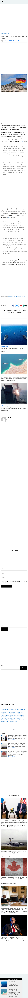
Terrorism (18, 312)
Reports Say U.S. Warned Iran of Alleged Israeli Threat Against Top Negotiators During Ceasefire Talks (14, 378)
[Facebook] (13, 306)
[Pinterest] (21, 306)
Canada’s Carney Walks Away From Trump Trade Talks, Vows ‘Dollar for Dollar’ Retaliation (14, 908)
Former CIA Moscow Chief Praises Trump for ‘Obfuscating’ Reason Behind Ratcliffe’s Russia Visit (17, 737)
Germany (9, 310)
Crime (3, 310)
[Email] (26, 306)
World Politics (5, 33)
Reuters (22, 141)
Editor (6, 40)
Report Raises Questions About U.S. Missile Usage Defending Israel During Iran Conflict (13, 408)
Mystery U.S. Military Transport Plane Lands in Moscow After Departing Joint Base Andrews (16, 745)
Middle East (10, 312)
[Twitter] (18, 306)
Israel (24, 310)
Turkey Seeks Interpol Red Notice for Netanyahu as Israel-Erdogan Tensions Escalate (14, 938)
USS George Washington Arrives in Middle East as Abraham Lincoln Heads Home (13, 349)
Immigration (17, 310)
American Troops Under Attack (16, 296)
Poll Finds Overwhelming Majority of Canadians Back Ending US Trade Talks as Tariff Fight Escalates (17, 753)
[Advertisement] (14, 18)
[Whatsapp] (24, 306)
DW (9, 217)
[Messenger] (16, 306)
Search (2, 665)
